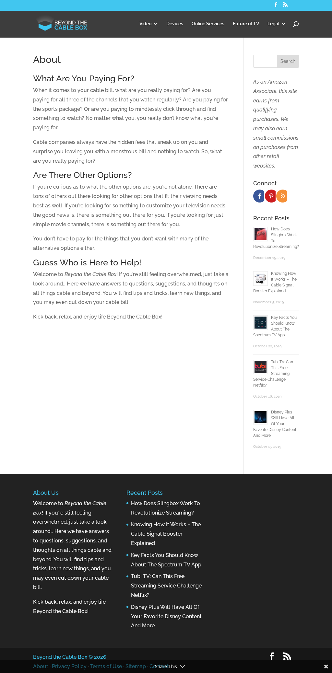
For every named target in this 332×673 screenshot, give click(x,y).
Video (145, 23)
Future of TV (246, 23)
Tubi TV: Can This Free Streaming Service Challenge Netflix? (273, 374)
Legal (273, 23)
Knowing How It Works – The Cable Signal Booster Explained (166, 533)
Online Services (208, 23)
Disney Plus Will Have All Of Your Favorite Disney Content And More (274, 424)
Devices (174, 23)
